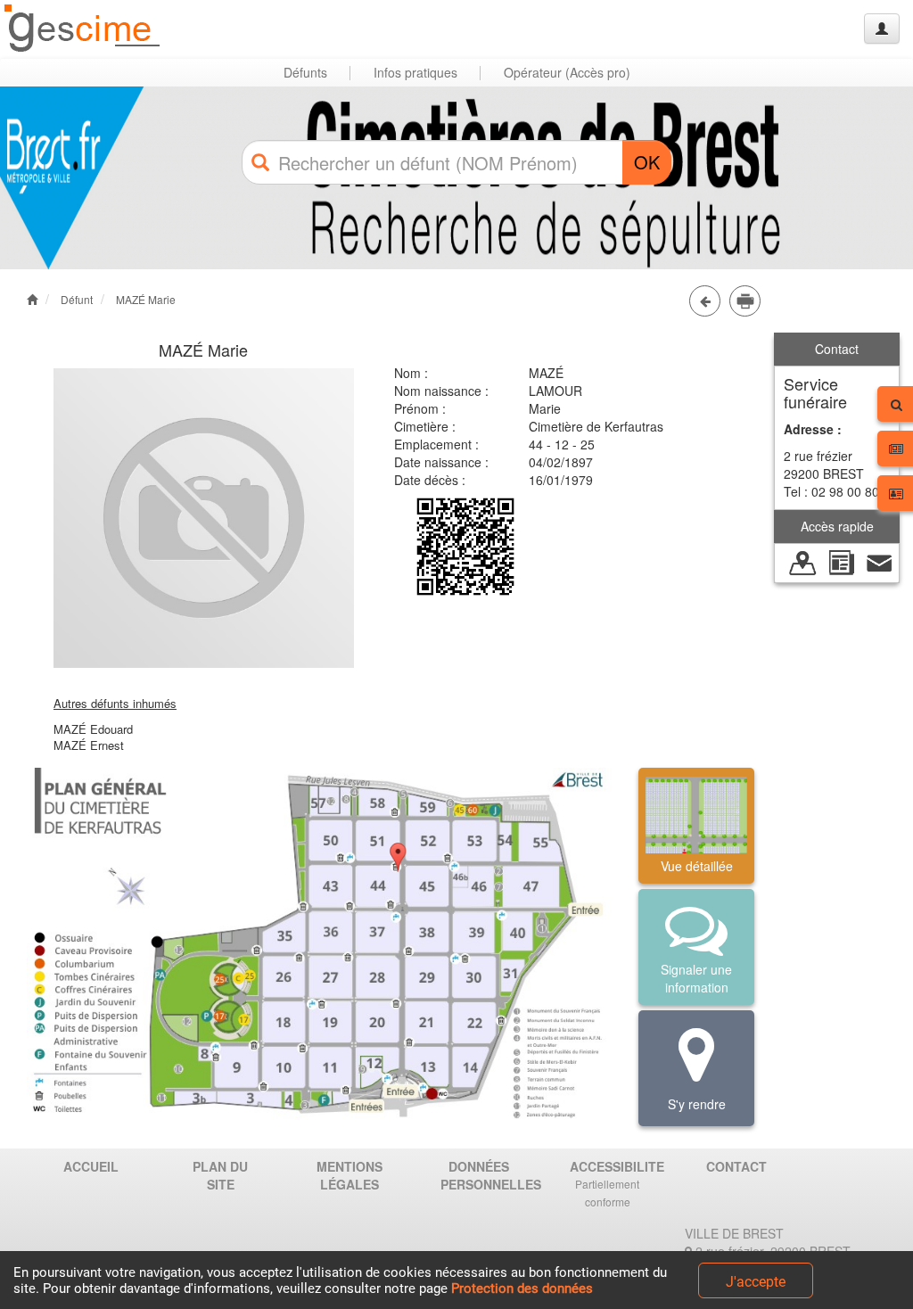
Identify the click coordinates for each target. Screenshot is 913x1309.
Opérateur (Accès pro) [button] (567, 72)
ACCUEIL (91, 1166)
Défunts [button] (305, 72)
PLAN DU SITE (220, 1175)
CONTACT (736, 1166)
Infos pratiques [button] (415, 72)
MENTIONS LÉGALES (349, 1175)
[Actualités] (841, 561)
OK (647, 162)
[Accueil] (82, 29)
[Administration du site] (882, 28)
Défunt (77, 299)
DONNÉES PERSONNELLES (485, 1175)
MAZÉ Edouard (93, 728)
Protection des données (522, 1288)
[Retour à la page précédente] (704, 301)
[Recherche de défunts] (803, 561)
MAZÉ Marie (146, 299)
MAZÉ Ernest (88, 745)
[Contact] (879, 561)
